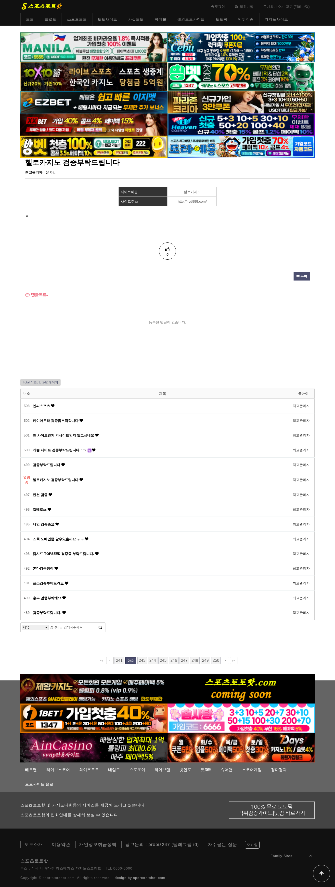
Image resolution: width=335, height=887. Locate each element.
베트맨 (31, 770)
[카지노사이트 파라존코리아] (241, 102)
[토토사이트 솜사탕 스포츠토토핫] (241, 718)
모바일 (252, 845)
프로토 (50, 19)
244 (152, 660)
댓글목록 (38, 295)
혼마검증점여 (43, 568)
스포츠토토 (77, 19)
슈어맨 (226, 770)
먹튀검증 (246, 19)
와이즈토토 (89, 770)
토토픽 (221, 19)
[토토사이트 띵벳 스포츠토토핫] (241, 76)
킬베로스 (40, 509)
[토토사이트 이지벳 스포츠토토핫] (94, 102)
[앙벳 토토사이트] (94, 146)
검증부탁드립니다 (47, 465)
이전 (110, 660)
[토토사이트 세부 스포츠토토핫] (241, 47)
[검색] (100, 627)
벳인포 (185, 770)
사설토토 (136, 19)
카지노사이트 (276, 19)
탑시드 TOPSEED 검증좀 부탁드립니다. (64, 554)
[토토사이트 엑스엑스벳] (94, 124)
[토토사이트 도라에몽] (241, 146)
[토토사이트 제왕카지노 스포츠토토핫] (94, 688)
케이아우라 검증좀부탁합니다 (56, 420)
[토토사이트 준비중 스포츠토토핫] (241, 688)
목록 (303, 276)
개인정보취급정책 (97, 844)
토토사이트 (107, 19)
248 (195, 660)
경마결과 (279, 770)
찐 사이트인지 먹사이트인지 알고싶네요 (64, 435)
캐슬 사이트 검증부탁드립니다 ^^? (60, 450)
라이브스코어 (58, 770)
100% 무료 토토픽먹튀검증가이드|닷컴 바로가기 (271, 810)
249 (205, 660)
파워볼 (161, 19)
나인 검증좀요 (44, 524)
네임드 (114, 770)
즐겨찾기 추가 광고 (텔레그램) (286, 7)
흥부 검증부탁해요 (47, 598)
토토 (30, 19)
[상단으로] (321, 873)
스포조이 (137, 770)
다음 (225, 660)
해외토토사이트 (191, 19)
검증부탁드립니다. (47, 613)
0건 (52, 172)
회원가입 (246, 7)
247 (184, 660)
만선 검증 (41, 495)
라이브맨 (162, 770)
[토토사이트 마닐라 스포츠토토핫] (94, 47)
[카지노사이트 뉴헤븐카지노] (241, 124)
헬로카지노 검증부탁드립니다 (56, 480)
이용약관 (61, 844)
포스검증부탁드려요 (49, 583)
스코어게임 (252, 770)
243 (142, 660)
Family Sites (281, 855)
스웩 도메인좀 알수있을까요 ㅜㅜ (59, 539)
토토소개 (33, 844)
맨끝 (233, 660)
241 (119, 660)
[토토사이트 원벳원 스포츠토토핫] (94, 718)
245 (163, 660)
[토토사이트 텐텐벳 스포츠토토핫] (94, 76)
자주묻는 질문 (222, 844)
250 (216, 660)
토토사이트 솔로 (39, 784)
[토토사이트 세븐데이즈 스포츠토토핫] (241, 747)
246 (173, 660)
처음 (101, 660)
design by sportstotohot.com (140, 878)
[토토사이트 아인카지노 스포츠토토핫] (94, 747)
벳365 (206, 770)
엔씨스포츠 (42, 406)
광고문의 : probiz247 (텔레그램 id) (162, 844)
